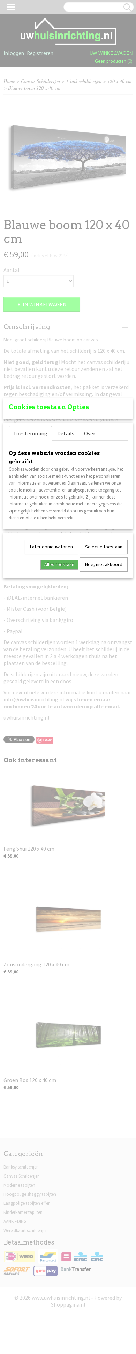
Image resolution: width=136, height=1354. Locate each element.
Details (65, 433)
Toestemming (30, 433)
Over (89, 433)
